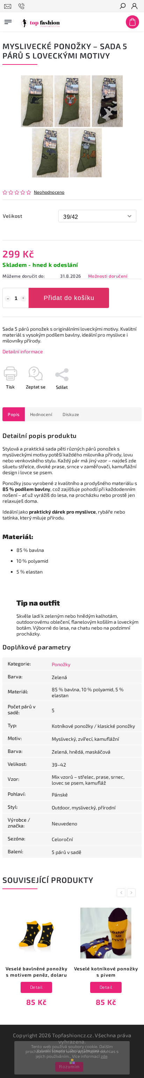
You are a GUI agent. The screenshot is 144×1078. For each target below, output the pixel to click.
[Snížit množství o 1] (8, 298)
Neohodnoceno (49, 192)
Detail (36, 987)
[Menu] (8, 20)
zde (104, 1056)
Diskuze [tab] (71, 414)
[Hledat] (122, 6)
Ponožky (61, 664)
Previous (122, 892)
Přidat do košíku (69, 297)
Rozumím (69, 1066)
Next (132, 892)
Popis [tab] (14, 414)
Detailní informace (22, 351)
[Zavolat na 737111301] (22, 6)
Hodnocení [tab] (41, 414)
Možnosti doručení (108, 276)
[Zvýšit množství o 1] (23, 298)
